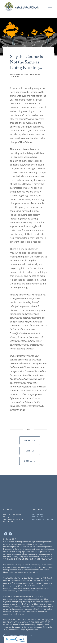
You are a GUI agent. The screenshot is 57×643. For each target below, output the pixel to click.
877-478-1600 (37, 517)
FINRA (27, 567)
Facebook (30, 440)
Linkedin (29, 460)
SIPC (32, 567)
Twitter (30, 450)
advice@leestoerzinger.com (42, 519)
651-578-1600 (37, 514)
